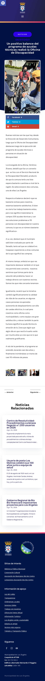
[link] (3, 3)
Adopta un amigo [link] (10, 624)
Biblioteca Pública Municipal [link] (14, 569)
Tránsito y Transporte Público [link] (15, 631)
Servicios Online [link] (10, 605)
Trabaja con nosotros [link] (12, 609)
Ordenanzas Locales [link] (12, 602)
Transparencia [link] (9, 598)
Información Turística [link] (12, 616)
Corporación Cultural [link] (12, 572)
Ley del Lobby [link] (9, 594)
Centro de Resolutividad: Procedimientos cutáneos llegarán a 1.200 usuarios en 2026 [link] (21, 424)
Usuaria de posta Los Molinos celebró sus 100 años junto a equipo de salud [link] (20, 464)
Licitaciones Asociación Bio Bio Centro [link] (18, 580)
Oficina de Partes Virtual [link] (13, 613)
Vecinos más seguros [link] (12, 627)
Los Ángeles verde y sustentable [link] (16, 620)
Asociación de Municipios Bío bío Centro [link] (19, 576)
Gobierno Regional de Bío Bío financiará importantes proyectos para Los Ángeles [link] (22, 502)
